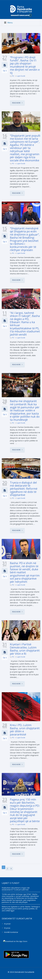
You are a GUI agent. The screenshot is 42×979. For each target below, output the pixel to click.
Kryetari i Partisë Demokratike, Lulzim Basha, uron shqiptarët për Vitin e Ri (25, 648)
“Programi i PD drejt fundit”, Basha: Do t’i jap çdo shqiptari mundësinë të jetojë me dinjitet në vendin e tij (25, 65)
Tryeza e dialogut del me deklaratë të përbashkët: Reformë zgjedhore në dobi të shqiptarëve (23, 489)
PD (13, 76)
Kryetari (7, 924)
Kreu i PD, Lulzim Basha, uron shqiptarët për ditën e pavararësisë (25, 729)
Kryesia (7, 928)
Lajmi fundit (21, 76)
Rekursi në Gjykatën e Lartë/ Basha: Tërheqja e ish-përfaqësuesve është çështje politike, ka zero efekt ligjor (21, 908)
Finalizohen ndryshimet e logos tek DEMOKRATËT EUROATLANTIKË (16, 889)
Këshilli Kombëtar (11, 932)
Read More (16, 103)
